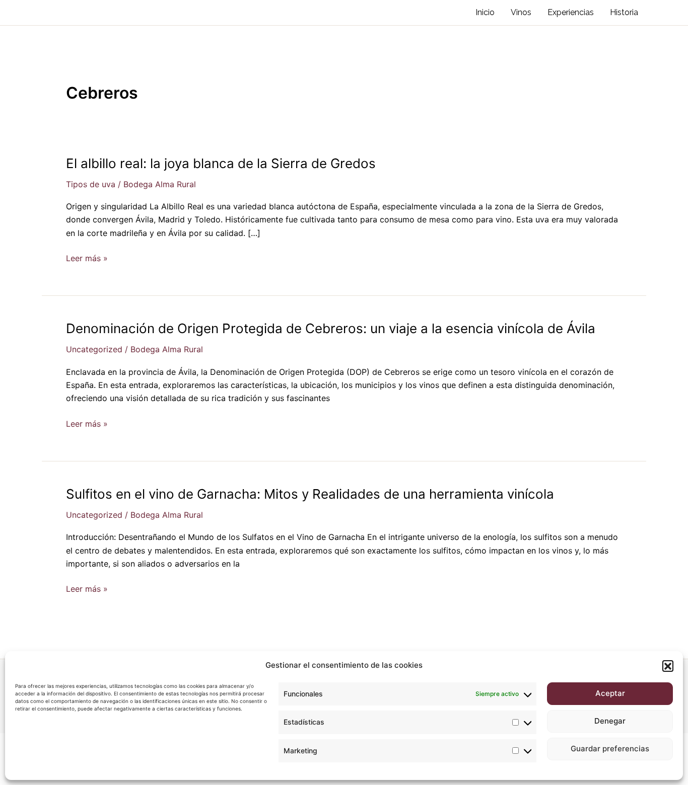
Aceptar (610, 693)
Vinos (521, 12)
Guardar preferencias (610, 748)
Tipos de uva (90, 184)
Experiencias (570, 12)
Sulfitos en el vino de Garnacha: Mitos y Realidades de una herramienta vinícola (310, 494)
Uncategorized (94, 349)
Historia (624, 12)
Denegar (610, 721)
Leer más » (87, 258)
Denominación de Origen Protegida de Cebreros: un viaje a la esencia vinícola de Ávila (330, 328)
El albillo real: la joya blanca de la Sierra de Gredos (221, 163)
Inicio (485, 12)
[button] (668, 666)
